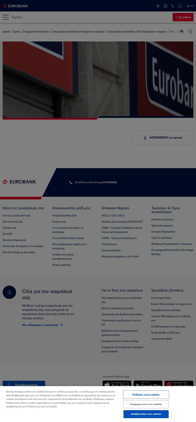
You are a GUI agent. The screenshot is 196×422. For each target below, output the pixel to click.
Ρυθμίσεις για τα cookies (145, 394)
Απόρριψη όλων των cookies (146, 404)
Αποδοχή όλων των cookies (146, 414)
